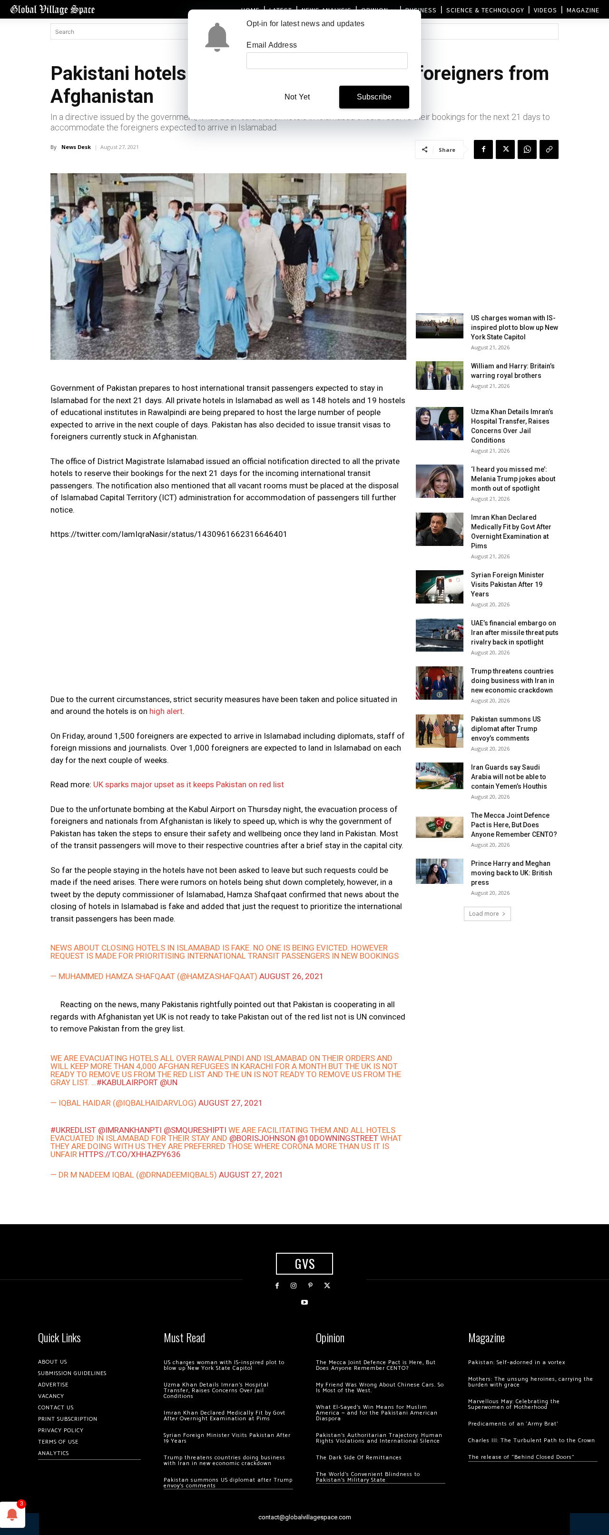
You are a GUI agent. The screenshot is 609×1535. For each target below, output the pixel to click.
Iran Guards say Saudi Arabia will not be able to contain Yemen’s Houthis (509, 776)
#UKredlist (73, 1130)
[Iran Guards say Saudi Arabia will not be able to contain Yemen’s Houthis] (439, 776)
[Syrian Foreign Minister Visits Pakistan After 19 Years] (439, 587)
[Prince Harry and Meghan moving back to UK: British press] (439, 871)
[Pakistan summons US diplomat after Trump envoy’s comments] (439, 731)
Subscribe (374, 97)
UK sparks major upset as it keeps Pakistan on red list (188, 784)
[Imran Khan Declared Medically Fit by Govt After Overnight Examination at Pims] (439, 529)
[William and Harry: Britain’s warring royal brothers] (439, 375)
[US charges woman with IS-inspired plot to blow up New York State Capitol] (439, 325)
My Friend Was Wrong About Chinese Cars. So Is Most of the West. (380, 1387)
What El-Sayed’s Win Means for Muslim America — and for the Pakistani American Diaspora (377, 1413)
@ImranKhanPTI (130, 1130)
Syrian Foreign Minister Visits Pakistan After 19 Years (507, 584)
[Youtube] (304, 1302)
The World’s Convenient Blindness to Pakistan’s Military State (368, 1477)
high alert (166, 711)
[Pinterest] (310, 1286)
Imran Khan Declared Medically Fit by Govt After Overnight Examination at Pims (224, 1415)
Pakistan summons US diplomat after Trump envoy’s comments (506, 728)
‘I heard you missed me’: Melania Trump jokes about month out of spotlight (513, 478)
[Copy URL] (549, 149)
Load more (484, 914)
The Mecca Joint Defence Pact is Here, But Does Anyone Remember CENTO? (514, 825)
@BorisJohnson (262, 1138)
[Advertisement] (228, 619)
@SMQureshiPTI (195, 1130)
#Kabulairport (127, 1082)
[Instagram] (294, 1286)
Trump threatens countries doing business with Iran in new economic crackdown (512, 680)
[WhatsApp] (527, 149)
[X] (505, 149)
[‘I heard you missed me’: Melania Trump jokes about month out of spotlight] (439, 481)
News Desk (76, 146)
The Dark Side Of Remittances (359, 1457)
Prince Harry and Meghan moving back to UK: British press (511, 873)
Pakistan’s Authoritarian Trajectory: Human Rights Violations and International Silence (379, 1438)
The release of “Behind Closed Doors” (521, 1457)
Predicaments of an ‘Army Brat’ (513, 1423)
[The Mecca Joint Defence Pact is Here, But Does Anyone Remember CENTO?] (439, 827)
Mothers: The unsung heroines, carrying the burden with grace (530, 1382)
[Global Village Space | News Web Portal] (52, 9)
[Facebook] (483, 149)
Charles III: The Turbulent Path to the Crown (531, 1440)
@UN (168, 1082)
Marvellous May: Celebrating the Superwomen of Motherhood (514, 1404)
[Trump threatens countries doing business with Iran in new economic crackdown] (439, 683)
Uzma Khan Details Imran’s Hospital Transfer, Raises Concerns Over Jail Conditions (216, 1390)
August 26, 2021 (291, 976)
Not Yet (297, 97)
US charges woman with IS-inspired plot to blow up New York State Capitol (514, 327)
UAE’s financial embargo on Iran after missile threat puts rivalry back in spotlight (515, 632)
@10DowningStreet (337, 1138)
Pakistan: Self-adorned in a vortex (516, 1362)
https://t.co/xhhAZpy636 (130, 1154)
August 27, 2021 (230, 1103)
